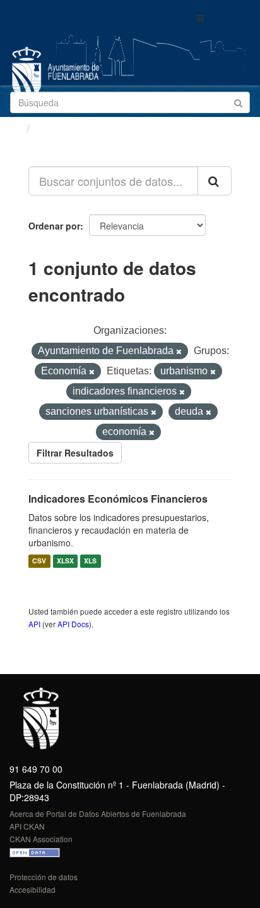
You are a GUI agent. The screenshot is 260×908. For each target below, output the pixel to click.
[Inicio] (14, 128)
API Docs (73, 623)
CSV (39, 561)
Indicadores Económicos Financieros (118, 498)
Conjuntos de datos (89, 128)
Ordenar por (54, 225)
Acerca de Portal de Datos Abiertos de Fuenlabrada (97, 813)
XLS (90, 561)
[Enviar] (238, 101)
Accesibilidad (32, 889)
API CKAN (27, 826)
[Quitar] (179, 351)
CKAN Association (41, 838)
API (34, 623)
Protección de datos (43, 876)
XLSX (65, 561)
